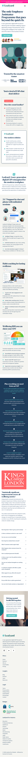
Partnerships (6, 695)
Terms (4, 688)
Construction (6, 744)
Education (5, 721)
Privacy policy (6, 690)
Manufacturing (6, 731)
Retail (4, 730)
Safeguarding (6, 691)
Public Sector (6, 737)
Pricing (4, 666)
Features (5, 661)
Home (4, 659)
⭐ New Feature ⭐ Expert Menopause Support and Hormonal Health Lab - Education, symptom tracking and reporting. (14, 1)
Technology (5, 728)
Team (4, 678)
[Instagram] (4, 650)
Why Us (4, 663)
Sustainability (6, 693)
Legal (4, 735)
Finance (4, 726)
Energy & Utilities (7, 742)
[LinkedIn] (8, 650)
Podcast (4, 676)
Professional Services (8, 723)
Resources (5, 680)
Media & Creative (7, 738)
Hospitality (5, 733)
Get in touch (7, 35)
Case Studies (6, 664)
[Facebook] (13, 650)
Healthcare (5, 724)
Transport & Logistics (7, 740)
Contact (4, 697)
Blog (4, 674)
